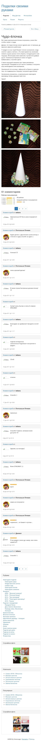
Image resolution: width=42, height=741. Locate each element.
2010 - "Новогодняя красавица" (15, 599)
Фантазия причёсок (9, 616)
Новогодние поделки (9, 580)
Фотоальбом (28, 15)
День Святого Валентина (13, 607)
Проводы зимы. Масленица (13, 609)
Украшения (6, 622)
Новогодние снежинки (12, 589)
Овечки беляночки (11, 683)
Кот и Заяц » (35, 29)
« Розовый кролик (8, 29)
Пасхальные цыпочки (12, 681)
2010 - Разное (9, 601)
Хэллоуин (8, 611)
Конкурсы (6, 591)
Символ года (9, 585)
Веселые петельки (9, 614)
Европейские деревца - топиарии (13, 618)
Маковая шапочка (11, 675)
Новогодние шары (11, 582)
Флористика (7, 636)
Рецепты (21, 19)
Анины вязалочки (8, 620)
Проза (5, 19)
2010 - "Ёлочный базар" (12, 595)
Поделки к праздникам (10, 603)
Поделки (6, 15)
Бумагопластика (8, 613)
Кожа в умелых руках (10, 628)
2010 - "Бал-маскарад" (12, 597)
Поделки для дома (9, 630)
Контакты (25, 739)
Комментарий (8, 212)
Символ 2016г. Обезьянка (13, 674)
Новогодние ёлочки (25, 24)
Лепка (5, 626)
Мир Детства (16, 15)
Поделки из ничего (9, 634)
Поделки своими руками (14, 7)
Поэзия (12, 19)
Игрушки (5, 624)
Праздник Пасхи (10, 605)
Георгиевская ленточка (12, 679)
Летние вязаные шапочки (13, 677)
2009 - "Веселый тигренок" (13, 593)
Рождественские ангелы (12, 583)
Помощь (31, 739)
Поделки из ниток (8, 632)
